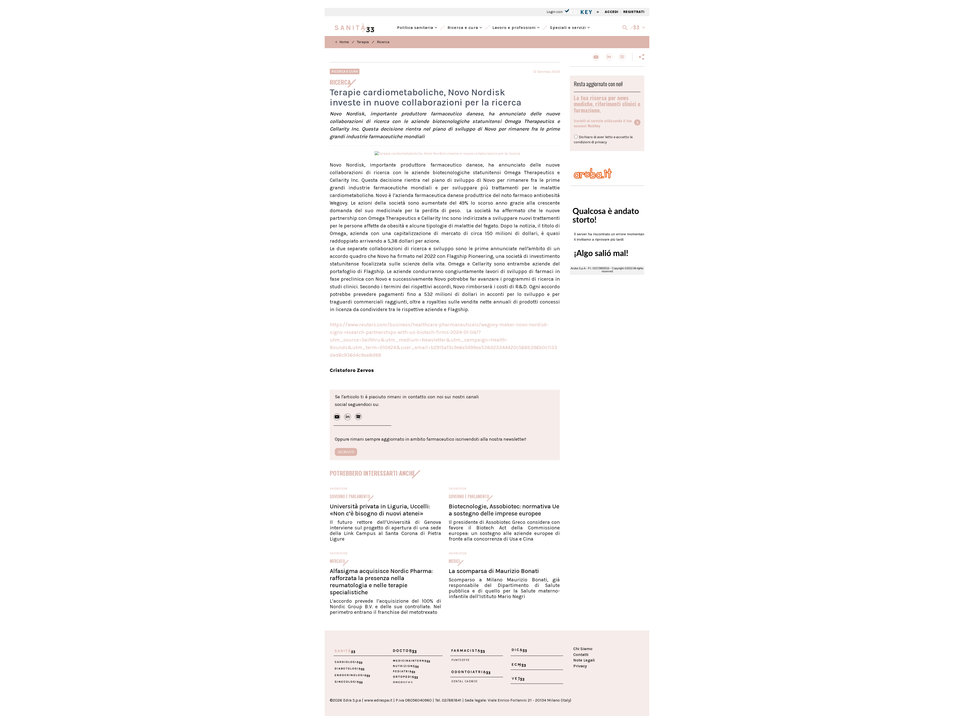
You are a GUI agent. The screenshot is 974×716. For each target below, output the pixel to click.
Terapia (363, 42)
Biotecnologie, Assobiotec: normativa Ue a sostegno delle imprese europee (504, 510)
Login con (555, 12)
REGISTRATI (633, 12)
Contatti (580, 654)
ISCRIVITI (346, 452)
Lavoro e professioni (514, 27)
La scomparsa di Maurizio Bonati (494, 571)
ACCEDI (611, 12)
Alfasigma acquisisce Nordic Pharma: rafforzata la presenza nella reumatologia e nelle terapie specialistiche (381, 581)
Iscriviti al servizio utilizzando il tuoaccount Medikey (603, 123)
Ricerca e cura (463, 27)
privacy (601, 142)
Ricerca (383, 42)
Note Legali (584, 660)
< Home (342, 42)
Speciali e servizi (568, 27)
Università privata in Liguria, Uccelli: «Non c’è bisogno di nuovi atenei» (380, 510)
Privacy (580, 666)
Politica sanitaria (415, 27)
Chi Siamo (582, 648)
